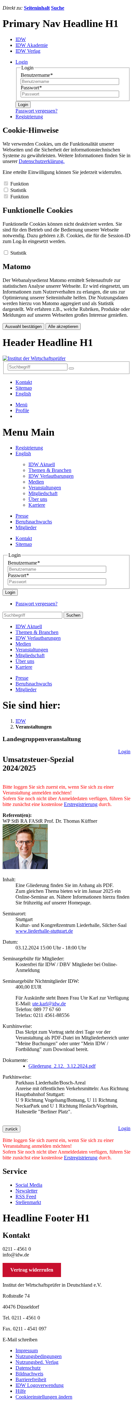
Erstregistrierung (80, 804)
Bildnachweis (29, 1373)
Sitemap (23, 388)
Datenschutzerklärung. (42, 161)
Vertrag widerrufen (31, 1270)
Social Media (28, 1185)
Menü (21, 404)
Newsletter (26, 1190)
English (23, 393)
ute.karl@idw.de (49, 1003)
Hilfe (20, 1391)
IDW (20, 721)
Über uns (37, 499)
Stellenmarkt (28, 1202)
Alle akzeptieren (63, 326)
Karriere (36, 505)
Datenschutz (28, 1368)
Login (23, 104)
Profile (22, 410)
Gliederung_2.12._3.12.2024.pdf (62, 1066)
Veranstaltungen (44, 487)
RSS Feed (25, 1196)
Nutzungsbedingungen (38, 1356)
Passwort (31, 87)
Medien (36, 482)
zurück (11, 1129)
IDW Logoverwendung (39, 1385)
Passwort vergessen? (36, 110)
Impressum (26, 1350)
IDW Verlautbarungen (51, 476)
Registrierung (29, 447)
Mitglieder (25, 527)
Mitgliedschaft (42, 493)
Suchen (73, 615)
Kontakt (23, 382)
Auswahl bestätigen (23, 326)
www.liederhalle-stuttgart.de (44, 931)
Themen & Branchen (49, 470)
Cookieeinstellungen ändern (43, 1397)
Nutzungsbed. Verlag (36, 1362)
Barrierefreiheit (30, 1379)
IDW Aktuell (41, 464)
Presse (21, 516)
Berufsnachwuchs (33, 521)
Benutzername (37, 75)
